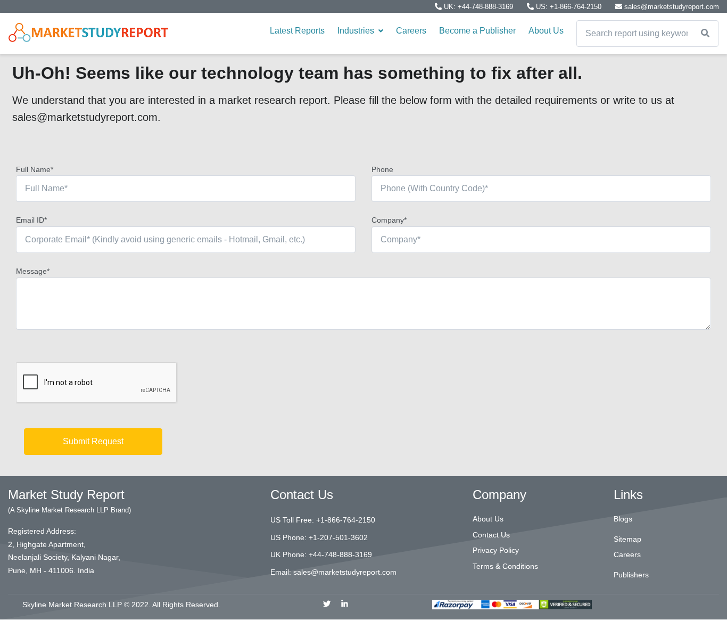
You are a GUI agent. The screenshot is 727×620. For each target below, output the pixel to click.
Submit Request (93, 441)
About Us (546, 30)
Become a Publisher (477, 30)
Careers (411, 30)
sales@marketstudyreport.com (670, 7)
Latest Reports (297, 30)
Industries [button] (356, 30)
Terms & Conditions (505, 566)
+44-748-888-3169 (340, 554)
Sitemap (627, 539)
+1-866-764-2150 (345, 520)
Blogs (623, 519)
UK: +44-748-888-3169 (478, 7)
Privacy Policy (496, 550)
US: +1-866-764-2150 (569, 7)
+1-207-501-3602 (338, 537)
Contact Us (491, 535)
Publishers (631, 574)
